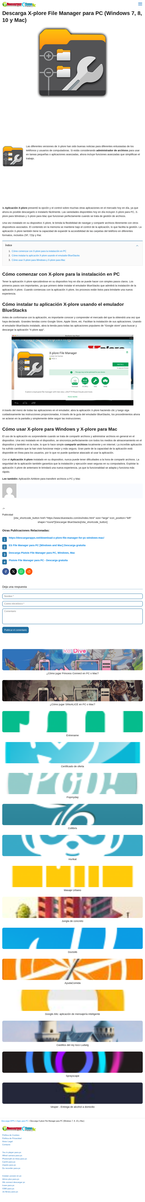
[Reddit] (29, 571)
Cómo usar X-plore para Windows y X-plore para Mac (38, 260)
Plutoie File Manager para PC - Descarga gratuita (38, 560)
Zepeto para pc (9, 1165)
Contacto (6, 1144)
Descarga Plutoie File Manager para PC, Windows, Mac (42, 552)
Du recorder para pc (11, 1168)
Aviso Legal (7, 1141)
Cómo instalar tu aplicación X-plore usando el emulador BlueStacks (46, 255)
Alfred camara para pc (12, 1155)
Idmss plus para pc (10, 1179)
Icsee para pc (8, 1185)
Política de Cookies (10, 1135)
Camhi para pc (8, 1162)
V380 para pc (8, 1188)
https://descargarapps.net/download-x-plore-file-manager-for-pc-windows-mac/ (56, 537)
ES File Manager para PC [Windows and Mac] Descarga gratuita (47, 545)
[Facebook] (5, 571)
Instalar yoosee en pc (12, 1176)
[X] (13, 571)
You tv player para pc (11, 1152)
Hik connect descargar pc (13, 1182)
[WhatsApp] (21, 571)
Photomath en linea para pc (14, 1159)
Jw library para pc (10, 1192)
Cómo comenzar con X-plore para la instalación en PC (39, 251)
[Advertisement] (72, 122)
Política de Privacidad (12, 1138)
